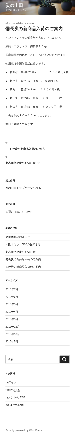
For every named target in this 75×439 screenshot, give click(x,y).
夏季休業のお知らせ (17, 236)
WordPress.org (14, 404)
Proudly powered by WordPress (23, 430)
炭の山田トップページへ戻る (23, 187)
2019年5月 (11, 304)
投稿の (12, 389)
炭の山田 (14, 5)
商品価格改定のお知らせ (20, 251)
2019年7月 (11, 289)
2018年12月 (12, 326)
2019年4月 (11, 311)
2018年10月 (12, 334)
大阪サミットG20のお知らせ (23, 244)
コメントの (15, 397)
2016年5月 (11, 341)
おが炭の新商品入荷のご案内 (23, 266)
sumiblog (30, 23)
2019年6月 (11, 296)
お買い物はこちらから (19, 211)
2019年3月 (11, 319)
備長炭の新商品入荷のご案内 (23, 259)
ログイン (10, 382)
